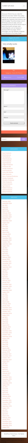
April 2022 (5, 253)
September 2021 (7, 267)
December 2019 (6, 307)
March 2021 (5, 279)
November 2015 (7, 402)
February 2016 (6, 396)
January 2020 (6, 306)
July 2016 (4, 387)
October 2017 (6, 358)
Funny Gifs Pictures (14, 40)
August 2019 (5, 315)
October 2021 (6, 265)
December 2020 (6, 284)
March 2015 (5, 416)
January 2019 (6, 329)
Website (6, 117)
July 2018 (4, 340)
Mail (5, 112)
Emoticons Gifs (6, 166)
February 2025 (6, 201)
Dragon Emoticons (7, 164)
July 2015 (4, 410)
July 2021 (4, 271)
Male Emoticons (6, 174)
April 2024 (5, 209)
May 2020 (5, 298)
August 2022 (5, 246)
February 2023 (6, 234)
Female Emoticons (7, 168)
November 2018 (7, 333)
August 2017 (5, 362)
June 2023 (5, 226)
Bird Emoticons (6, 155)
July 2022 (4, 248)
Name (5, 106)
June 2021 (5, 273)
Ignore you (8, 77)
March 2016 (5, 394)
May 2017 (5, 367)
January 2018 (6, 352)
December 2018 (6, 331)
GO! (23, 139)
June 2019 (5, 319)
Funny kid (19, 77)
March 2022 (5, 255)
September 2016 (7, 383)
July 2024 (4, 205)
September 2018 (7, 336)
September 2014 (7, 425)
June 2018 (5, 342)
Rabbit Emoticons (7, 188)
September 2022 (7, 244)
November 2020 (7, 286)
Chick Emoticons (7, 159)
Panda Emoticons (7, 184)
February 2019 (6, 327)
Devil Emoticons (6, 161)
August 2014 (5, 427)
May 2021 (5, 275)
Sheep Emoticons (7, 192)
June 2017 (5, 365)
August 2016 (5, 385)
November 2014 (7, 423)
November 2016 (7, 379)
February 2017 (6, 373)
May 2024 (5, 207)
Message (6, 90)
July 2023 (4, 224)
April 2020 (5, 300)
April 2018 (5, 346)
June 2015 (5, 412)
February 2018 (6, 350)
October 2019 (6, 311)
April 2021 (5, 277)
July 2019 (4, 317)
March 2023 (5, 232)
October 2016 (6, 381)
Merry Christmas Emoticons (10, 176)
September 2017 (7, 360)
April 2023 (5, 230)
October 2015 (6, 404)
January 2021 (6, 282)
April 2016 (5, 392)
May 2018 (5, 344)
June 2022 (5, 250)
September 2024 (7, 203)
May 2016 (5, 391)
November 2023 (7, 217)
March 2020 (5, 302)
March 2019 (5, 325)
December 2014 (6, 421)
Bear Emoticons (6, 153)
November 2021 (7, 263)
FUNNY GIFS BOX (8, 6)
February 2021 (6, 280)
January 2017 (6, 375)
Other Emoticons (7, 182)
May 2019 (5, 321)
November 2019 (7, 309)
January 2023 (6, 236)
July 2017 (4, 364)
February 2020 (6, 304)
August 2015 (5, 408)
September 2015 (7, 406)
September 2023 (7, 221)
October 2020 (6, 288)
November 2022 (7, 240)
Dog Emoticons (6, 163)
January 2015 (6, 419)
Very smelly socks (10, 44)
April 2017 (5, 369)
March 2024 (5, 211)
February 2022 (6, 257)
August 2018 (5, 338)
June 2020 (5, 296)
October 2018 (6, 334)
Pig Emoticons (6, 186)
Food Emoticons (7, 170)
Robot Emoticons (7, 190)
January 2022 (6, 259)
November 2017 (7, 356)
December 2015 (6, 400)
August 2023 (5, 223)
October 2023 (6, 219)
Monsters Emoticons (8, 180)
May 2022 (5, 251)
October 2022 (6, 242)
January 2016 (6, 398)
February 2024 (6, 213)
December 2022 (6, 238)
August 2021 (5, 269)
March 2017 (5, 371)
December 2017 (6, 354)
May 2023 (5, 228)
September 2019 (7, 313)
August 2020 (5, 292)
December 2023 (6, 215)
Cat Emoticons (6, 157)
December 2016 (6, 377)
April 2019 (5, 323)
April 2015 (5, 414)
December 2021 (6, 261)
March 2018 (5, 348)
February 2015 (6, 418)
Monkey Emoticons (7, 178)
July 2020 (4, 294)
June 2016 (5, 389)
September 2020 (7, 290)
